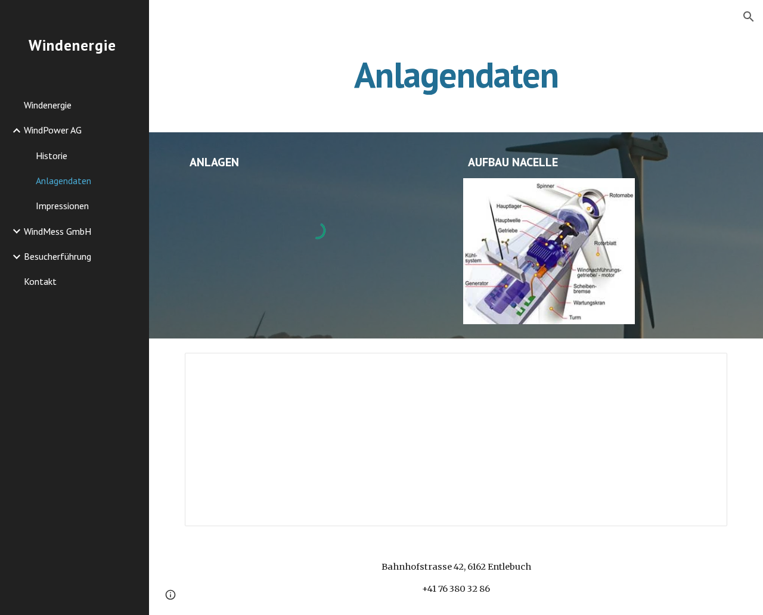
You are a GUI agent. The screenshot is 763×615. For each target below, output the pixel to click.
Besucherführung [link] (57, 256)
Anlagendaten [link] (63, 181)
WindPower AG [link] (53, 130)
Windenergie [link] (48, 105)
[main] (456, 74)
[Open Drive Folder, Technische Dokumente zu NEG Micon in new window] (704, 368)
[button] (748, 16)
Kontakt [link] (40, 281)
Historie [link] (51, 155)
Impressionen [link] (62, 206)
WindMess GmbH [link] (57, 231)
